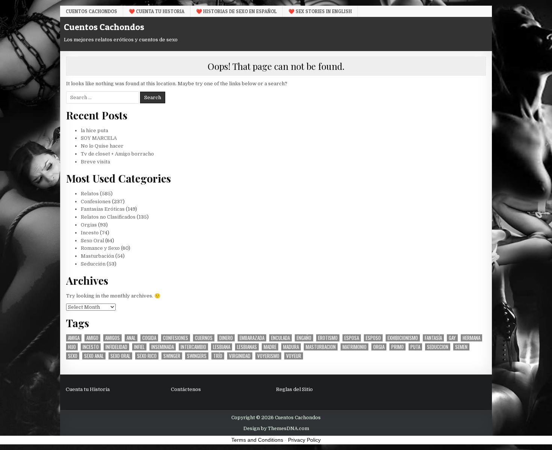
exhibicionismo (403, 337)
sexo (72, 355)
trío (217, 355)
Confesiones (96, 201)
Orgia (379, 346)
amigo (92, 337)
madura (291, 346)
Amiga (74, 337)
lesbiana (221, 346)
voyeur (293, 355)
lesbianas (247, 346)
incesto (91, 346)
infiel (139, 346)
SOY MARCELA (99, 138)
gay (452, 337)
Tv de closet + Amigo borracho (117, 154)
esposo (373, 337)
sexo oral (120, 355)
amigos (112, 337)
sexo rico (147, 355)
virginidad (239, 355)
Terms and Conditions (257, 440)
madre (270, 346)
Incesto (90, 233)
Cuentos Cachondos (91, 11)
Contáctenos (186, 389)
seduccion (437, 346)
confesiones (175, 337)
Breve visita (95, 162)
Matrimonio (354, 346)
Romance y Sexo (100, 248)
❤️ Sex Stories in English (320, 11)
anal (131, 337)
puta (415, 346)
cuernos (204, 337)
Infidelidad (116, 346)
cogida (149, 337)
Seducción (93, 264)
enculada (280, 337)
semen (461, 346)
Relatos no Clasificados (108, 217)
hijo (72, 346)
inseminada (162, 346)
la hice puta (94, 130)
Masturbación (97, 256)
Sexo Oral (92, 240)
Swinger (171, 355)
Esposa (351, 337)
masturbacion (321, 346)
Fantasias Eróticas (103, 209)
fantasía (433, 337)
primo (397, 346)
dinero (226, 337)
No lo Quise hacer (102, 146)
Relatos (90, 193)
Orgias (89, 225)
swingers (197, 355)
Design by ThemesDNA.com (276, 428)
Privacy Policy (304, 440)
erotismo (328, 337)
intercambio (193, 346)
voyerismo (268, 355)
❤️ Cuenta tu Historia (156, 11)
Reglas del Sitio (294, 389)
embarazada (252, 337)
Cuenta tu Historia (88, 389)
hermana (471, 337)
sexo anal (94, 355)
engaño (304, 337)
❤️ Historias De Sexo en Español (236, 11)
